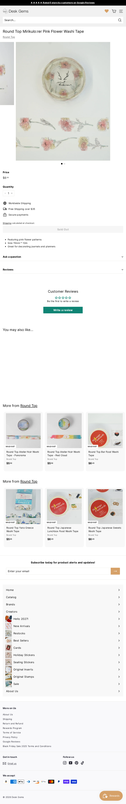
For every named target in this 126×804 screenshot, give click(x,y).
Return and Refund (13, 723)
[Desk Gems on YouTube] (70, 763)
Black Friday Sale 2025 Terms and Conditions (27, 746)
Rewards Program (12, 728)
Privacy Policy (10, 737)
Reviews (8, 269)
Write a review (63, 310)
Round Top (9, 36)
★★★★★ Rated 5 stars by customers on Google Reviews (63, 2)
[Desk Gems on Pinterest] (76, 763)
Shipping (7, 223)
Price (6, 172)
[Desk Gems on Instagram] (64, 763)
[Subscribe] (115, 571)
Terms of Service (12, 732)
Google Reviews (11, 741)
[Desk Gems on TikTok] (82, 763)
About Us (8, 714)
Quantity (8, 186)
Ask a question (12, 256)
